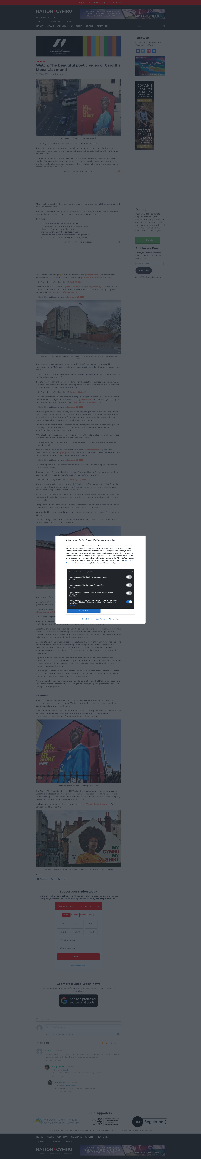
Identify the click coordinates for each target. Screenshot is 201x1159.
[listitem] (100, 572)
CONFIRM (83, 610)
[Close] (141, 540)
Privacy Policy (114, 619)
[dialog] (100, 579)
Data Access (100, 619)
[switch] (129, 577)
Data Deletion (87, 619)
